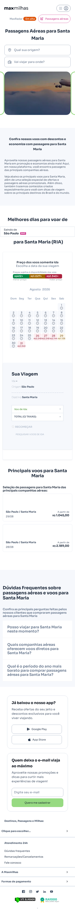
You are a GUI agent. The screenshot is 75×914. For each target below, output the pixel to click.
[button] (31, 831)
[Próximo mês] (63, 289)
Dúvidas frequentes (17, 851)
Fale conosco (12, 862)
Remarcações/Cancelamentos (23, 856)
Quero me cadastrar (37, 802)
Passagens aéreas (56, 18)
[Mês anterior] (16, 289)
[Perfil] (63, 8)
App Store (39, 739)
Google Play (39, 729)
